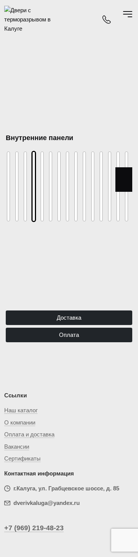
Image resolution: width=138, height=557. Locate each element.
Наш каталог (21, 410)
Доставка (69, 317)
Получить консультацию (69, 287)
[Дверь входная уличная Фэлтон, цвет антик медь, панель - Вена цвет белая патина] (101, 186)
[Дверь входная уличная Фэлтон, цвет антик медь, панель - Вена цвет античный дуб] (93, 186)
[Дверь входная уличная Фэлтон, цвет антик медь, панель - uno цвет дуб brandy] (42, 186)
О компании (19, 422)
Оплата (69, 335)
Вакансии (16, 446)
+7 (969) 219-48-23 (34, 528)
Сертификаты (22, 458)
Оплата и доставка (29, 434)
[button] (14, 179)
